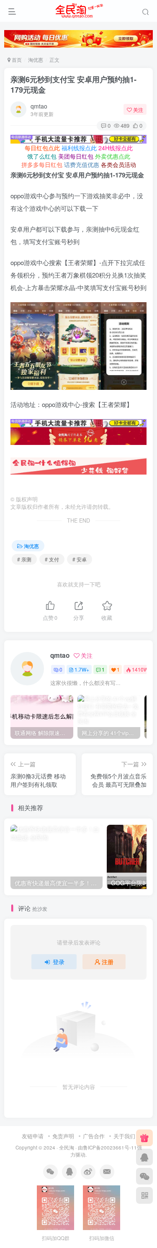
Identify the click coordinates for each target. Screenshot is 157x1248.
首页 (16, 59)
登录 (58, 961)
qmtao (39, 106)
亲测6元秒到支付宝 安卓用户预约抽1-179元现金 (73, 84)
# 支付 (52, 559)
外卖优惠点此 (112, 156)
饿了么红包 (42, 156)
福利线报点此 (79, 148)
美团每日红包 (75, 156)
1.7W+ (82, 669)
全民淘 (66, 1147)
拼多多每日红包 (41, 164)
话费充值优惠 (81, 164)
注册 (107, 961)
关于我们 (124, 1136)
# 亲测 (24, 559)
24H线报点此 (115, 148)
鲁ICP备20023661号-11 (110, 1147)
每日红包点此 (42, 148)
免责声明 (63, 1136)
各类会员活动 (118, 164)
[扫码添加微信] (144, 1176)
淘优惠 (35, 59)
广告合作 (94, 1136)
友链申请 (33, 1136)
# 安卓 (79, 559)
